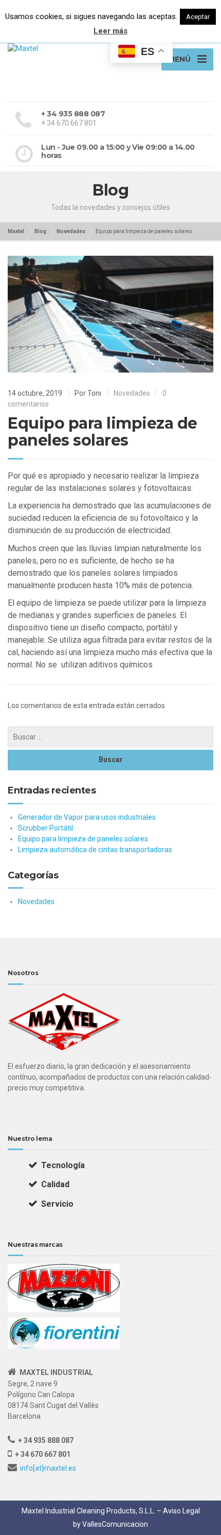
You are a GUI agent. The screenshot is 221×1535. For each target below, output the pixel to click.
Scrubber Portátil (45, 828)
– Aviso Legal (178, 1511)
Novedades (132, 393)
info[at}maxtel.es (48, 1468)
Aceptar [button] (198, 17)
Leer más (110, 31)
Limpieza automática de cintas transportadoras (95, 849)
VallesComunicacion (115, 1524)
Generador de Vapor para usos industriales (87, 817)
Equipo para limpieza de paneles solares (83, 839)
